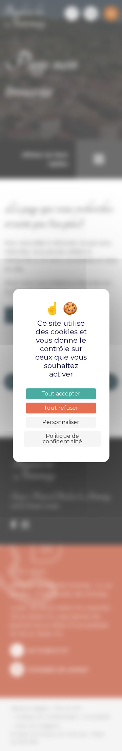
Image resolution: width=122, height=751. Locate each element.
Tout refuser (61, 408)
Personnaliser (60, 422)
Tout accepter (60, 393)
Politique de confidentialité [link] (62, 439)
